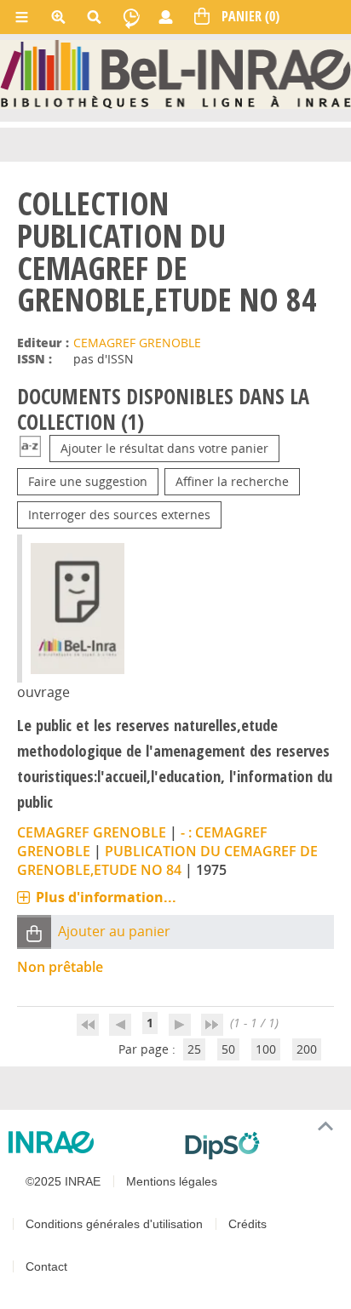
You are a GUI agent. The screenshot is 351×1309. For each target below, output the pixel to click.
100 (266, 1049)
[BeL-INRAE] (175, 73)
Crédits (247, 1224)
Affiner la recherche (232, 481)
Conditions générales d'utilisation (114, 1224)
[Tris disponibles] (30, 448)
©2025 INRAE (63, 1181)
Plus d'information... (106, 897)
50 (228, 1049)
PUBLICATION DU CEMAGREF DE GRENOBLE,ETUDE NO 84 (167, 860)
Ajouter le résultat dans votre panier (164, 448)
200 (306, 1049)
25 (194, 1049)
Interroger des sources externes (119, 514)
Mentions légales (171, 1181)
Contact (46, 1266)
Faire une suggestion (87, 481)
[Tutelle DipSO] (261, 1145)
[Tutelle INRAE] (90, 1142)
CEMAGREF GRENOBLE (137, 342)
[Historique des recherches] (131, 17)
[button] (34, 932)
